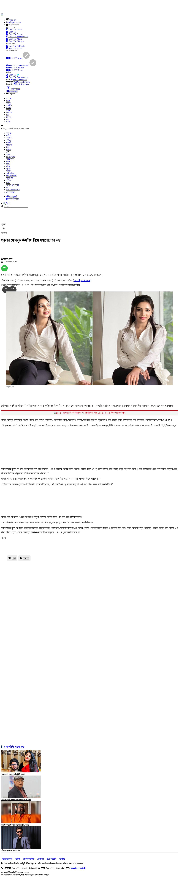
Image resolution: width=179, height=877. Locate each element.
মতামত (8, 161)
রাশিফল (8, 180)
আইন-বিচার (10, 173)
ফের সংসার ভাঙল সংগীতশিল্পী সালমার (13, 774)
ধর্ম (7, 187)
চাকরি (8, 166)
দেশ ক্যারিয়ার (10, 192)
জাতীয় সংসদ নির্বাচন (13, 190)
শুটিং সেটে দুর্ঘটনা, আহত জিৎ (10, 850)
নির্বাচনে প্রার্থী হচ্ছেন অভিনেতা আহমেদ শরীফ (16, 799)
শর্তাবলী (17, 859)
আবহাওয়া (9, 178)
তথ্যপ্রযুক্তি (10, 156)
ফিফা (8, 100)
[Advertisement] (64, 7)
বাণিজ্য (8, 107)
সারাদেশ (9, 112)
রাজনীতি (9, 105)
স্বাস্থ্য (8, 168)
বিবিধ (8, 182)
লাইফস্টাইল (10, 159)
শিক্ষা (8, 164)
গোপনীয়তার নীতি (28, 859)
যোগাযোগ (40, 859)
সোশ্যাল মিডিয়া (11, 175)
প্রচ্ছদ (3, 224)
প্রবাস (8, 122)
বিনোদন (8, 117)
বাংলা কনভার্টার (51, 859)
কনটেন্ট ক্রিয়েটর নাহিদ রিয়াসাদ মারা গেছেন (15, 825)
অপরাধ (8, 171)
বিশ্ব (7, 115)
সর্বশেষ (8, 98)
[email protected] (82, 280)
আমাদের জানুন (7, 859)
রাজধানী (8, 110)
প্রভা (14, 558)
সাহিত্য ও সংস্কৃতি (12, 185)
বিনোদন (26, 558)
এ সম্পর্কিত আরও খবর (14, 746)
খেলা (7, 119)
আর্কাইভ (62, 859)
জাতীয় (8, 103)
